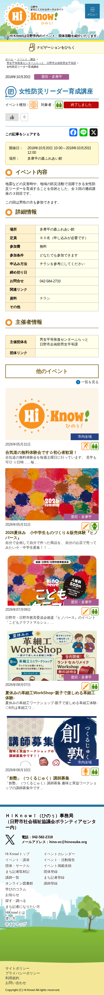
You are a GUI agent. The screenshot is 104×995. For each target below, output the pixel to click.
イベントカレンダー (59, 854)
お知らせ (12, 895)
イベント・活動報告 (59, 860)
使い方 (10, 918)
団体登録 (51, 872)
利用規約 (12, 978)
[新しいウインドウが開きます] (13, 841)
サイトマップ (15, 924)
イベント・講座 (26, 59)
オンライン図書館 (19, 883)
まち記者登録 (54, 877)
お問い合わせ (15, 983)
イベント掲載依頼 (57, 866)
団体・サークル (17, 866)
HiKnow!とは (15, 913)
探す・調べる (15, 901)
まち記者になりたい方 (22, 907)
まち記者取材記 (17, 872)
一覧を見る (90, 382)
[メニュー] (92, 11)
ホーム (9, 59)
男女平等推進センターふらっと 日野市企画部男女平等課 (41, 63)
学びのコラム (15, 889)
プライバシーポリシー (22, 973)
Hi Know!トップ (17, 854)
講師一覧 (12, 877)
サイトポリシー (17, 968)
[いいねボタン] (12, 117)
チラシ (45, 298)
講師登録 (51, 883)
